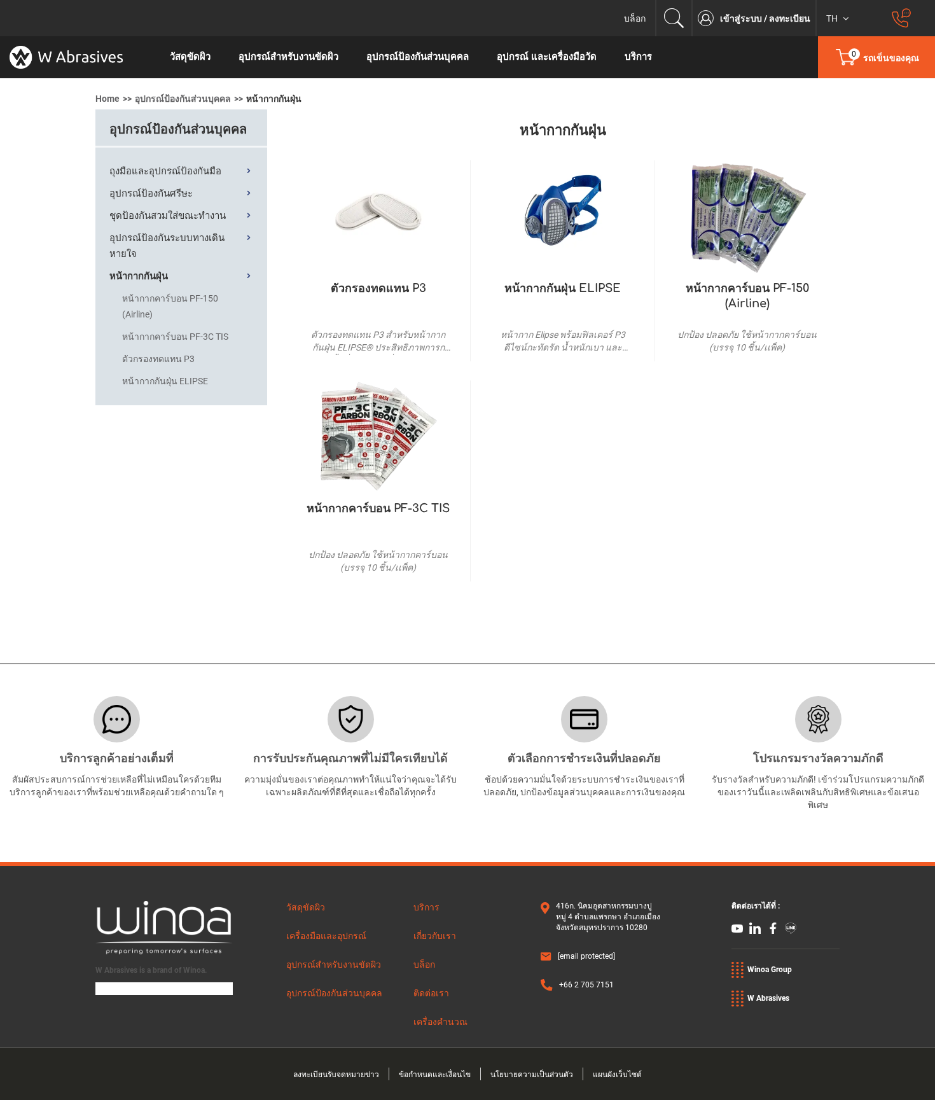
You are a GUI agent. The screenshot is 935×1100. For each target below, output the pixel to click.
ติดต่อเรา (431, 993)
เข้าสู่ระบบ (742, 18)
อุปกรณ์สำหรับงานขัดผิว (333, 964)
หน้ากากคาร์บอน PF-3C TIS (378, 508)
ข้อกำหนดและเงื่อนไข (435, 1074)
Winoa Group (769, 969)
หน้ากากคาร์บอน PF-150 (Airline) (747, 296)
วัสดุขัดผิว (305, 907)
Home (107, 99)
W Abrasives (768, 998)
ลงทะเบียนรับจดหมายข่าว (336, 1074)
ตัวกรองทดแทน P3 (378, 288)
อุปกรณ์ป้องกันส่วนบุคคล (183, 99)
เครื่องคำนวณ (440, 1022)
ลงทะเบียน (789, 18)
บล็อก (635, 18)
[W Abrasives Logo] (78, 57)
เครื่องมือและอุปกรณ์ (326, 936)
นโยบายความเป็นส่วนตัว (531, 1074)
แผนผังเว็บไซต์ (617, 1074)
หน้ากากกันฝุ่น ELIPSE (562, 288)
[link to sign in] (709, 18)
